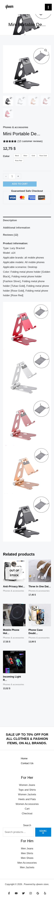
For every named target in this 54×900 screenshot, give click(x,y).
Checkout (27, 813)
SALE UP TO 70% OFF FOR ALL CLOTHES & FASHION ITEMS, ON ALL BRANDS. (27, 739)
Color (6, 156)
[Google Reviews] (37, 893)
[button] (45, 50)
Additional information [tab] (16, 227)
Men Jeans (27, 848)
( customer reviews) (30, 141)
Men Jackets (27, 867)
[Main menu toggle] (48, 7)
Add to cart (20, 184)
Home (24, 758)
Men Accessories (27, 862)
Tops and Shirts (27, 789)
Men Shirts (27, 853)
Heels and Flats (27, 799)
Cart (27, 808)
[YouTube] (16, 893)
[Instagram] (30, 893)
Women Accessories (27, 804)
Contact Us (27, 763)
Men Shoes (27, 858)
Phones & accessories (15, 127)
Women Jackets (27, 794)
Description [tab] (10, 220)
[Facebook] (9, 893)
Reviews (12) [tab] (10, 234)
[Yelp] (45, 893)
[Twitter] (23, 893)
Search (27, 825)
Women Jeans (27, 785)
